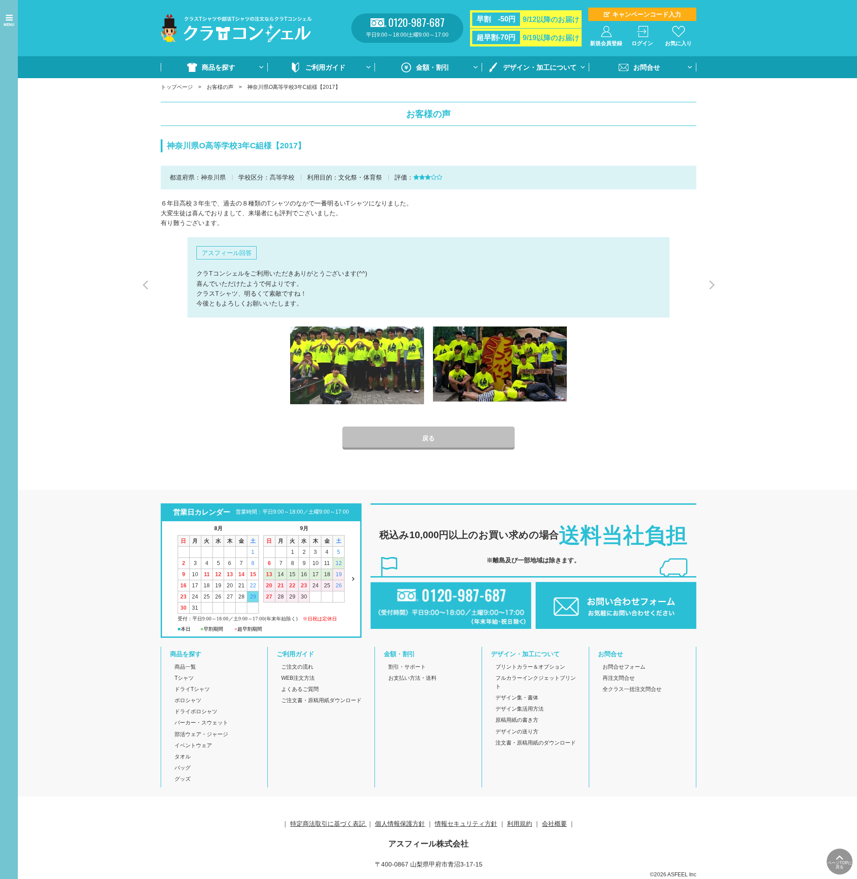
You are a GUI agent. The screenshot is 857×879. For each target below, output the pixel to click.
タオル (183, 756)
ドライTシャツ (192, 689)
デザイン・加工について (540, 67)
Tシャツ (184, 678)
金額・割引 (432, 67)
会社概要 (554, 823)
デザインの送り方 (516, 731)
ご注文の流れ (297, 667)
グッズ (183, 779)
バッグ (183, 768)
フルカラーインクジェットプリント (535, 682)
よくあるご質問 (300, 689)
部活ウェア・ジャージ (201, 734)
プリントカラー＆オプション (530, 667)
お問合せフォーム (624, 667)
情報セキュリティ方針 (466, 823)
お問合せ (646, 67)
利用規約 (519, 823)
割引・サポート (407, 667)
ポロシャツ (188, 700)
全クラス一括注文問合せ (632, 689)
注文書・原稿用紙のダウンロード (535, 743)
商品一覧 (185, 667)
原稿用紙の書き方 (516, 720)
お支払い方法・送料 (412, 678)
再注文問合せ (619, 678)
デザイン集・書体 (516, 698)
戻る (428, 438)
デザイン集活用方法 (519, 709)
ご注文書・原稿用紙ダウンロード (321, 700)
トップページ (177, 87)
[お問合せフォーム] (616, 623)
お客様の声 (220, 87)
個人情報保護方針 (400, 823)
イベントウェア (193, 745)
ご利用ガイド (325, 67)
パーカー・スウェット (201, 723)
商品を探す (218, 67)
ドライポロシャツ (196, 711)
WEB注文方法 (298, 678)
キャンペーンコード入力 (646, 14)
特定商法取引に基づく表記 (328, 823)
